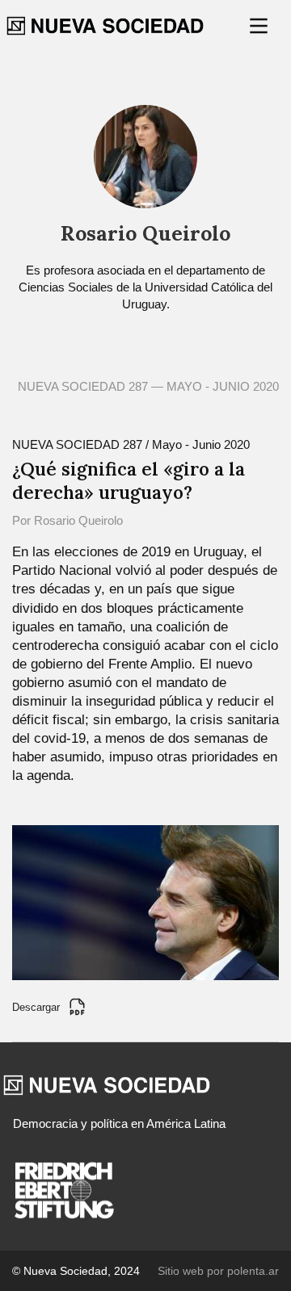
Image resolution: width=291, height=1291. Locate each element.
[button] (260, 26)
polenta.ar (253, 1270)
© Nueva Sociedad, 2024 (76, 1270)
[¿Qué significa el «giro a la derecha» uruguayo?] (145, 901)
